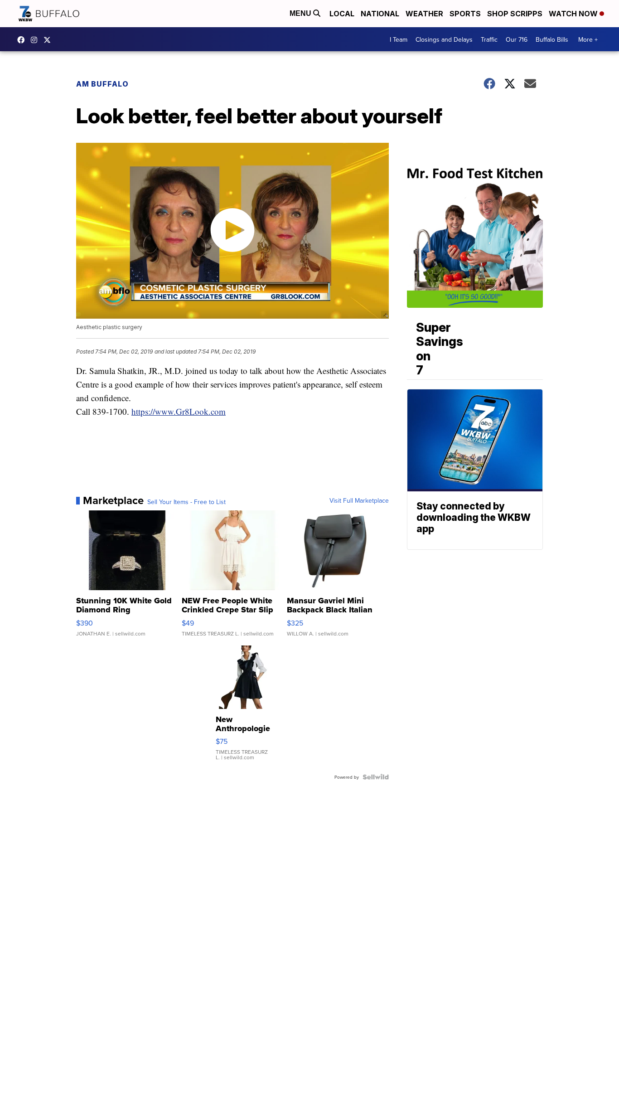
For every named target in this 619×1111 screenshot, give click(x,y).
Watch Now (574, 13)
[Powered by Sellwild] (376, 777)
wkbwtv (23, 40)
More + (588, 39)
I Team (398, 39)
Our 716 (516, 39)
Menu (301, 13)
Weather (424, 13)
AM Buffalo (102, 83)
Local (341, 13)
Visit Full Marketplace (359, 500)
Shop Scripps (514, 13)
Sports (465, 13)
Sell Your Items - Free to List (186, 502)
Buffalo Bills (552, 39)
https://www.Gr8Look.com (178, 411)
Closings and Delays (444, 39)
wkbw (36, 40)
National (380, 13)
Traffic (489, 39)
